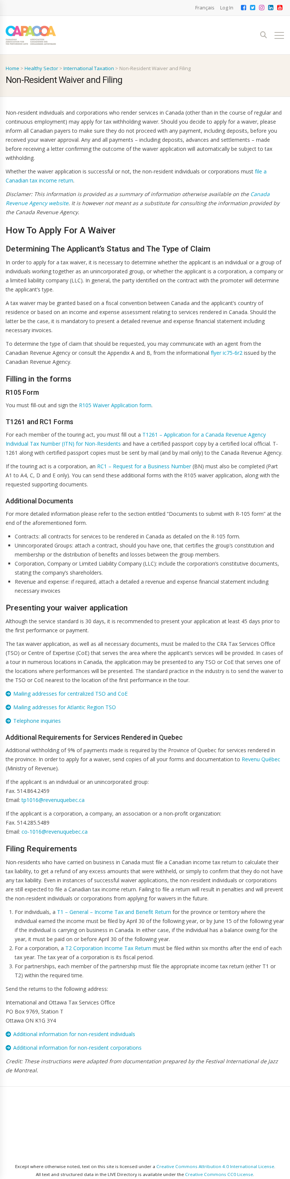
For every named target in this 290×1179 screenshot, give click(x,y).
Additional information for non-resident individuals (74, 1034)
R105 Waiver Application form (115, 405)
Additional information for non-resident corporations (77, 1047)
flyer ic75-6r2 (226, 352)
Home (12, 68)
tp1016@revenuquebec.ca (53, 799)
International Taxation (88, 68)
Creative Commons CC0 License (219, 1174)
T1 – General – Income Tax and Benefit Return (114, 911)
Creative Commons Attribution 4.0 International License (215, 1166)
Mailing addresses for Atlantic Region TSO (64, 707)
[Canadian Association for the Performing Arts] (31, 35)
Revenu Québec (261, 759)
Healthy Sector (41, 68)
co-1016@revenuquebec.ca (55, 831)
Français (204, 7)
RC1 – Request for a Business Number (144, 466)
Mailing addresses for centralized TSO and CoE (70, 693)
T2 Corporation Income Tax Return (108, 948)
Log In (226, 7)
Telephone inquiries (37, 720)
